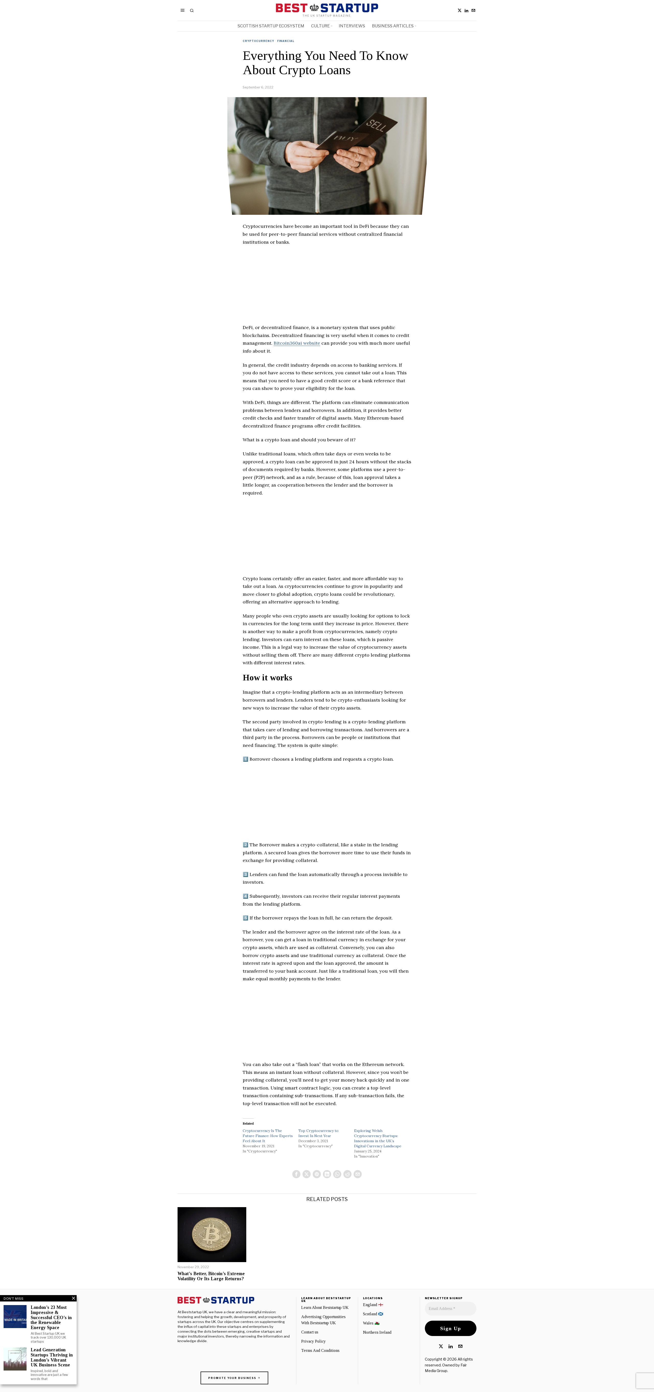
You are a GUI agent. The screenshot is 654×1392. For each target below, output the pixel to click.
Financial (285, 40)
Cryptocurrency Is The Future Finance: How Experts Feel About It (268, 1135)
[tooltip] (460, 10)
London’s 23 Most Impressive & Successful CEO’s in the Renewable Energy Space (51, 1317)
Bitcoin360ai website (297, 343)
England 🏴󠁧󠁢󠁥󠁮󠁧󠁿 (373, 1305)
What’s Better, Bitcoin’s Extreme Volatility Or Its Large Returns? (211, 1276)
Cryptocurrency (258, 40)
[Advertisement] (327, 288)
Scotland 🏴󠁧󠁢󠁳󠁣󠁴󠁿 (373, 1314)
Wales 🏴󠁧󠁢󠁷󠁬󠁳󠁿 (371, 1323)
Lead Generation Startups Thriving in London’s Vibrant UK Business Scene (52, 1357)
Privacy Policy (313, 1341)
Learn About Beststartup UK (324, 1307)
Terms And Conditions (320, 1350)
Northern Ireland (377, 1332)
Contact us (309, 1332)
